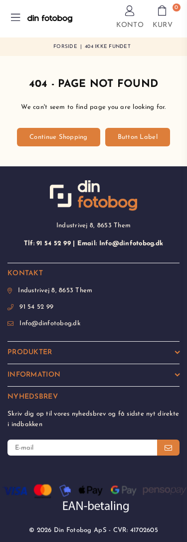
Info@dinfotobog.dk (49, 323)
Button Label (138, 137)
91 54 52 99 (36, 307)
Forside (65, 46)
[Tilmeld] (168, 448)
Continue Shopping (58, 137)
